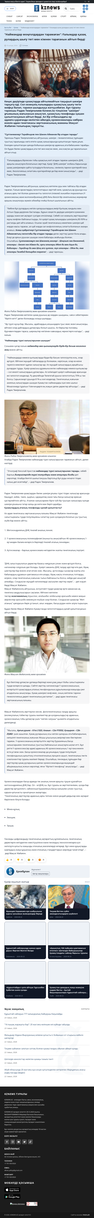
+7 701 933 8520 (10, 1163)
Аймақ (73, 16)
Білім (18, 21)
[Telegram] (87, 8)
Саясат (19, 16)
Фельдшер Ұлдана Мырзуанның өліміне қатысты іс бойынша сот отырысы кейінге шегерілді (43, 1036)
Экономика (32, 16)
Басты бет (8, 28)
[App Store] (47, 1189)
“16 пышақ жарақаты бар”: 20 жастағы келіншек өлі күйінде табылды (37, 1024)
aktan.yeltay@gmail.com (13, 1170)
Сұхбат (9, 16)
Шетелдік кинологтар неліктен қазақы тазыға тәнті (28, 1059)
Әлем (44, 16)
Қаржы (83, 16)
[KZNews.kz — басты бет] (47, 8)
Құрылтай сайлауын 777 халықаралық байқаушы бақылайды (33, 1014)
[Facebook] (84, 5)
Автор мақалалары (41, 874)
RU (85, 1)
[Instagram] (87, 5)
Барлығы (85, 1009)
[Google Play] (47, 1196)
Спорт (63, 16)
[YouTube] (84, 8)
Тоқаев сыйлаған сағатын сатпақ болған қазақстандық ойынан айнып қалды (41, 1048)
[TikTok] (84, 11)
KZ (89, 1)
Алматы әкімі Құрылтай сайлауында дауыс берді (21, 1)
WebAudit (86, 1215)
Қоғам (54, 16)
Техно (9, 21)
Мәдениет (29, 21)
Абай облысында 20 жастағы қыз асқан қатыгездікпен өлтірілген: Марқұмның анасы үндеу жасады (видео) (44, 1071)
